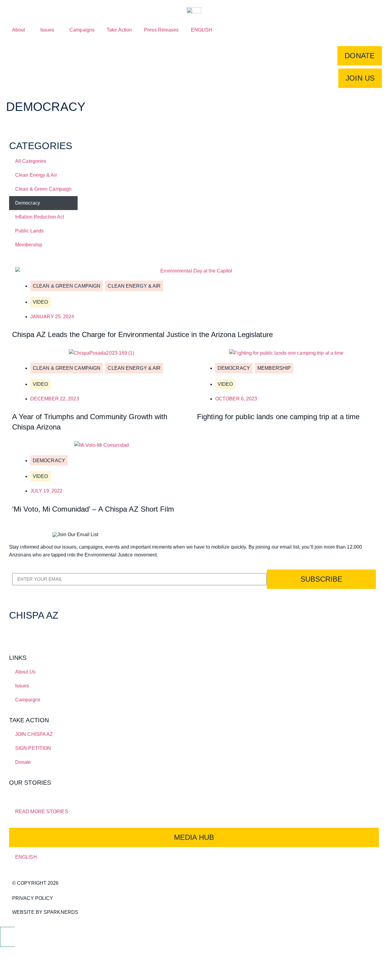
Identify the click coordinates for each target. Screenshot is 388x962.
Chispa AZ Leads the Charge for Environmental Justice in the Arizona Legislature (142, 334)
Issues (47, 29)
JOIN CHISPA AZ (34, 734)
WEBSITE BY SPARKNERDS (45, 912)
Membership (28, 244)
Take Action (119, 29)
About (18, 29)
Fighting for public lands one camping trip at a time (278, 417)
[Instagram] (49, 634)
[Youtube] (65, 634)
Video (40, 302)
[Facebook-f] (16, 634)
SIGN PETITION (33, 748)
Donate (23, 762)
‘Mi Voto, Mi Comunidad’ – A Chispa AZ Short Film (93, 509)
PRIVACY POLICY (32, 898)
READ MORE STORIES (41, 811)
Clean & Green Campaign (43, 189)
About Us (25, 671)
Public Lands (29, 230)
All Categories (30, 161)
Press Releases (161, 29)
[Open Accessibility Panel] (7, 937)
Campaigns (82, 29)
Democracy (27, 202)
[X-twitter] (33, 634)
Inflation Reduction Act (39, 216)
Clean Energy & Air (36, 175)
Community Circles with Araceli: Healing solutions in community (88, 792)
